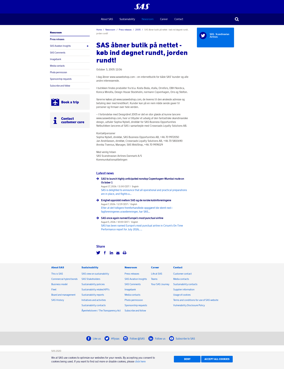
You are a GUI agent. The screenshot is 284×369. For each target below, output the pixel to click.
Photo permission (58, 72)
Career (164, 19)
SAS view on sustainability (95, 273)
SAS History (57, 300)
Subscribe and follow (60, 85)
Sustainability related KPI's (95, 289)
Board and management (63, 294)
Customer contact (182, 273)
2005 (138, 29)
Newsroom (148, 19)
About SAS (107, 19)
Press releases (57, 39)
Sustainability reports (93, 294)
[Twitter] (98, 253)
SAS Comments (57, 52)
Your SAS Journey (160, 284)
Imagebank (55, 59)
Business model (59, 284)
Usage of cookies (182, 294)
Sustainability (127, 19)
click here (140, 361)
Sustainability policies (93, 284)
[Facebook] (105, 253)
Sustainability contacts (94, 305)
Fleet (53, 289)
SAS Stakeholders (91, 278)
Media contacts (57, 65)
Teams (154, 278)
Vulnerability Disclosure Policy (189, 305)
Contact (178, 19)
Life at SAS (156, 273)
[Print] (125, 253)
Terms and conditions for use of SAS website (195, 300)
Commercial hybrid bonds (64, 278)
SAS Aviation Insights (60, 45)
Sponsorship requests (61, 78)
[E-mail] (118, 253)
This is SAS (57, 273)
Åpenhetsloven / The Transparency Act (101, 310)
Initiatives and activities (94, 300)
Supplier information (183, 289)
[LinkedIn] (111, 253)
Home (99, 29)
